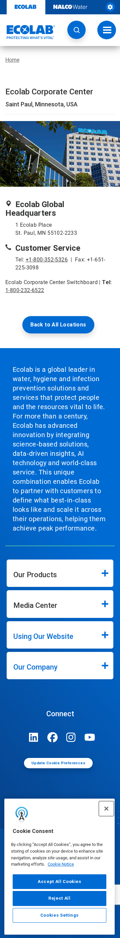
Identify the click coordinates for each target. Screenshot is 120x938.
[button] (76, 30)
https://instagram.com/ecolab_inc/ (71, 737)
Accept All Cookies (59, 881)
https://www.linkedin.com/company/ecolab (33, 737)
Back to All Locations (58, 324)
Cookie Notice (61, 864)
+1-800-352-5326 (47, 259)
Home (12, 60)
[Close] (106, 808)
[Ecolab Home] (27, 32)
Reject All (59, 898)
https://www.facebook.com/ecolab (52, 737)
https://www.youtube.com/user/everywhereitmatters (89, 737)
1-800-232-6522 (24, 290)
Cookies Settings (59, 915)
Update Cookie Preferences (58, 763)
